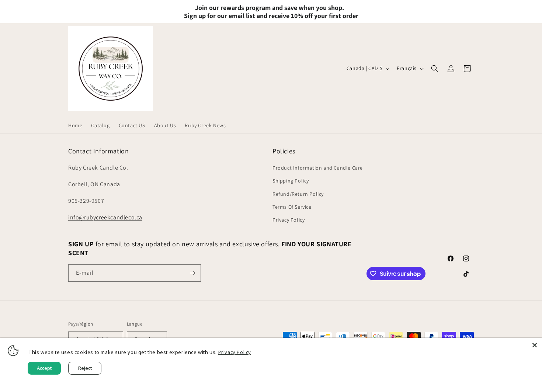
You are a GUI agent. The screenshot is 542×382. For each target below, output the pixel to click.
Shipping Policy (290, 180)
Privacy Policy (288, 219)
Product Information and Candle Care (317, 167)
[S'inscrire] (192, 273)
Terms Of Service (292, 207)
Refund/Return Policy (298, 194)
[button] (435, 68)
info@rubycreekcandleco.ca (105, 217)
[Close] (534, 345)
